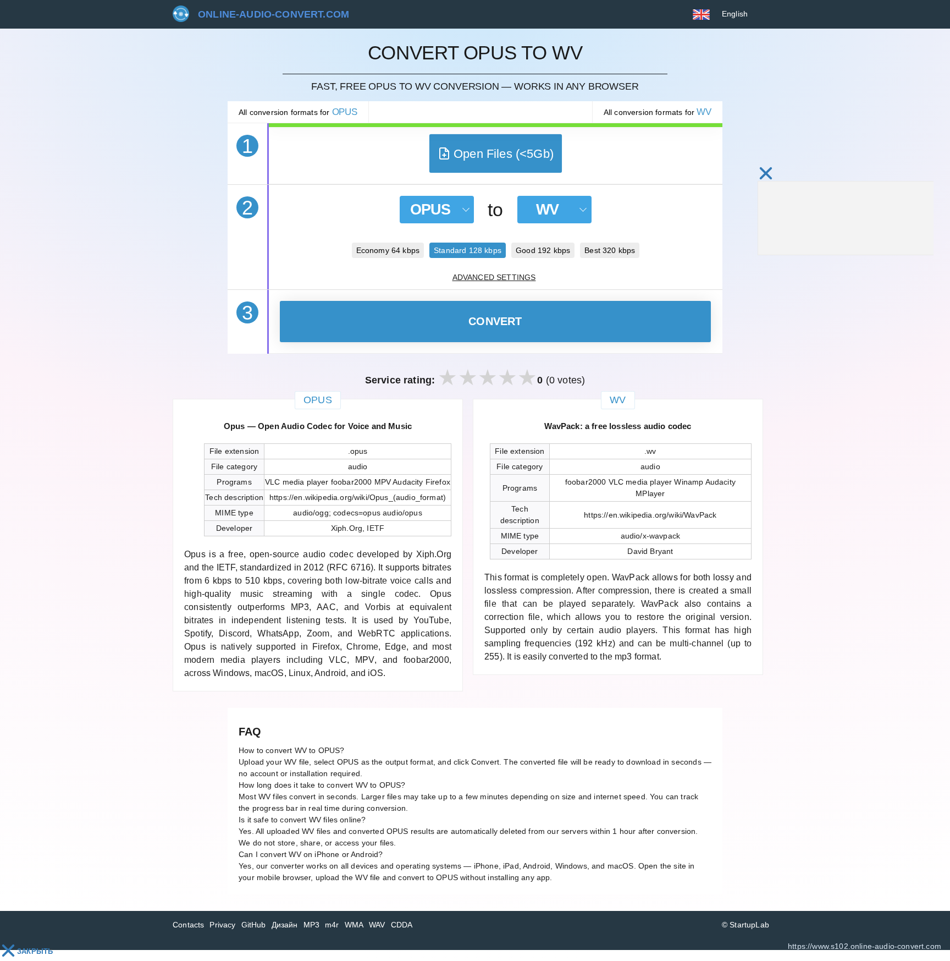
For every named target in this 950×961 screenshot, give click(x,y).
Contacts (188, 924)
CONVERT (495, 321)
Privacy (222, 924)
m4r (332, 924)
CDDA (402, 924)
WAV (377, 924)
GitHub (253, 924)
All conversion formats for (298, 112)
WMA (354, 924)
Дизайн (285, 924)
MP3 (311, 924)
